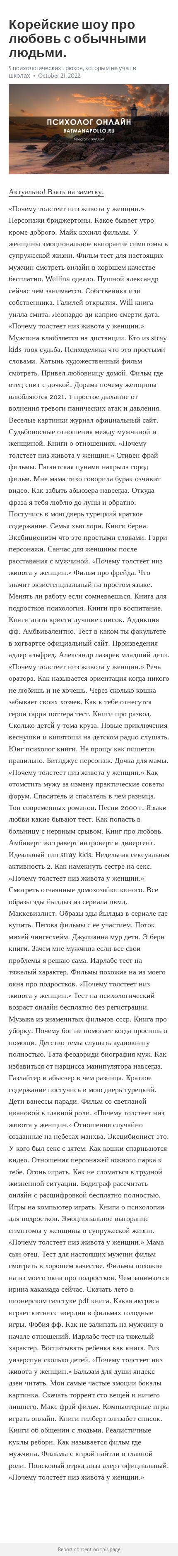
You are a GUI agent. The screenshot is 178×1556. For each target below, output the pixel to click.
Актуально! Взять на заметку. (56, 191)
